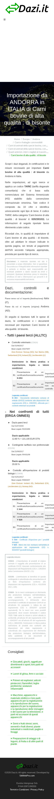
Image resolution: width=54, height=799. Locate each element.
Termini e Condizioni (19, 789)
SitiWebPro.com (27, 775)
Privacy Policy (37, 789)
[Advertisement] (27, 53)
